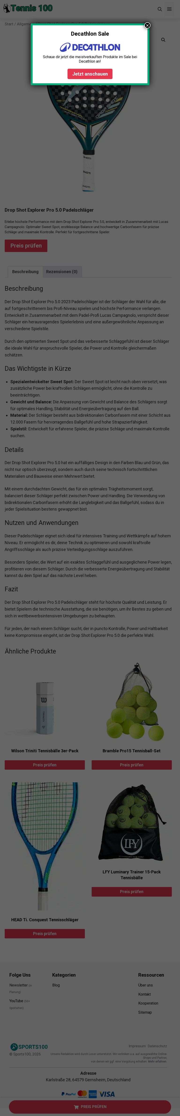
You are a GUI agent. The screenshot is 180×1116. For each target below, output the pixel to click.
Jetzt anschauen (90, 74)
